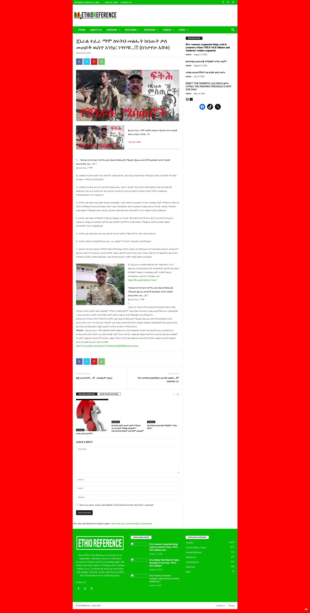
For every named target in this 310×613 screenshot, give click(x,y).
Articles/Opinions (194, 552)
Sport (188, 572)
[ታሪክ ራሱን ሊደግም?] (92, 415)
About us (96, 29)
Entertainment (192, 562)
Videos (167, 29)
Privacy (231, 605)
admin (188, 54)
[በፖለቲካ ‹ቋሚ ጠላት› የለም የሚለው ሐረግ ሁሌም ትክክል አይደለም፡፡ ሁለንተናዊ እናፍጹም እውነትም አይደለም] (128, 411)
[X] (233, 2)
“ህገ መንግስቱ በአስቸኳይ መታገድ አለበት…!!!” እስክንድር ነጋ (158, 379)
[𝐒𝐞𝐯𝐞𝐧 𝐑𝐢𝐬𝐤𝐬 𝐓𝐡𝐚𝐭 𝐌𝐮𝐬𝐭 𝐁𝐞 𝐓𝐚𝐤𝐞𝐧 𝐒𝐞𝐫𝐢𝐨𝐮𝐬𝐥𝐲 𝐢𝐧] (139, 564)
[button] (232, 29)
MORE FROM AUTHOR (109, 394)
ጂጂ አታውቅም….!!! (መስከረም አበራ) (94, 377)
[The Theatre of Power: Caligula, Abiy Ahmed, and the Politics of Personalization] (139, 580)
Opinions (149, 29)
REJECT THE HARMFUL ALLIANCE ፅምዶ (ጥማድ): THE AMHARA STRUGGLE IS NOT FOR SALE (208, 86)
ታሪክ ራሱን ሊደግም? (84, 433)
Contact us (126, 2)
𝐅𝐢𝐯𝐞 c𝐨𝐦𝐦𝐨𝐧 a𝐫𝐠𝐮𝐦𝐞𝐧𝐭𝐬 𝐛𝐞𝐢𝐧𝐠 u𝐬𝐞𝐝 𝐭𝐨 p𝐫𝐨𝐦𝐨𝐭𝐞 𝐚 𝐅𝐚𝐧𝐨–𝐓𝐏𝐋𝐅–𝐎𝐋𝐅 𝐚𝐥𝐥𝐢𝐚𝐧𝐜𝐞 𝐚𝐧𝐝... (164, 547)
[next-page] (177, 394)
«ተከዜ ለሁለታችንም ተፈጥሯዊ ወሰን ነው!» (205, 72)
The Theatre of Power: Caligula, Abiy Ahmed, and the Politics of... (164, 578)
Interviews (190, 567)
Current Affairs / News (196, 547)
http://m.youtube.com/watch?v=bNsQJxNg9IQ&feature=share (107, 346)
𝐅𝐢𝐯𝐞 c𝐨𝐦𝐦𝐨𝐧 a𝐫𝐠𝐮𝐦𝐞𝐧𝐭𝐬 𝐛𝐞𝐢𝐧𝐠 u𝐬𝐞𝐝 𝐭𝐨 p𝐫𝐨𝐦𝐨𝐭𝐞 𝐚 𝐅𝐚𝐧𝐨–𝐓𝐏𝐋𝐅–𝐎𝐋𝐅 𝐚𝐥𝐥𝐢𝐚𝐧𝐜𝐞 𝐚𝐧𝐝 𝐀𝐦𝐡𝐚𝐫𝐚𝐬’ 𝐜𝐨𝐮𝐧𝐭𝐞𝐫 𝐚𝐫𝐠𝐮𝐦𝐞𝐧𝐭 (208, 47)
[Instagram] (228, 2)
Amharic (112, 29)
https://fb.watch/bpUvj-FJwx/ (142, 280)
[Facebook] (223, 2)
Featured (131, 29)
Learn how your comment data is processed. (131, 523)
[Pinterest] (94, 61)
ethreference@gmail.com (99, 582)
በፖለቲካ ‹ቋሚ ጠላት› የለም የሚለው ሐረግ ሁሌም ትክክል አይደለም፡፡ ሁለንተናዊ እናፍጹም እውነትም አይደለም (128, 428)
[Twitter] (86, 61)
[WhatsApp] (101, 61)
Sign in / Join (111, 2)
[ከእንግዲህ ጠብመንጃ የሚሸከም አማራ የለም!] (163, 411)
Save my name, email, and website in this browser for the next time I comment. (116, 505)
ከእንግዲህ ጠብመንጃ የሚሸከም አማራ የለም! (162, 427)
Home (81, 29)
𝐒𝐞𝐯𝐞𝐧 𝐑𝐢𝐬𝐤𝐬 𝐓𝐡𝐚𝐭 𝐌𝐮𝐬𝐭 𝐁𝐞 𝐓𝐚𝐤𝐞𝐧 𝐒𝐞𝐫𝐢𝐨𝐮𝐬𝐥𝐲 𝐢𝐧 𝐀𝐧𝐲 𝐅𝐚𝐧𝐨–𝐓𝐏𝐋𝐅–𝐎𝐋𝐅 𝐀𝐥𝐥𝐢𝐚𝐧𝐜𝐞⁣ (164, 562)
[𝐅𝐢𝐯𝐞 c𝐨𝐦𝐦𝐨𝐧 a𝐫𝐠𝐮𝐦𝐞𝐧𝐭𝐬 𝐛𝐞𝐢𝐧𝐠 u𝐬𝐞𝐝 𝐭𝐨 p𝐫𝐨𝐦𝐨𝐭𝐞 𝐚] (139, 549)
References (191, 557)
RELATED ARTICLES (87, 394)
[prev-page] (174, 394)
